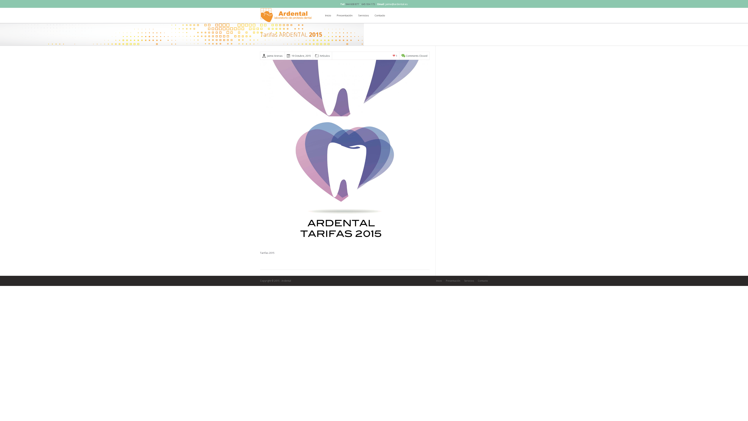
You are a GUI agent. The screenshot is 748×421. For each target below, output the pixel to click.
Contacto (380, 15)
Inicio (328, 15)
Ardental (286, 280)
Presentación (345, 15)
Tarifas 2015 (267, 253)
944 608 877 (352, 4)
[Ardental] (286, 14)
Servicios (363, 15)
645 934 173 (368, 4)
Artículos (325, 55)
